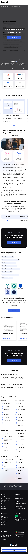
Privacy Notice (18, 500)
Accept (14, 550)
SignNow (3, 522)
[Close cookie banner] (25, 548)
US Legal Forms (4, 521)
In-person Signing (7, 443)
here (8, 487)
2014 (8, 220)
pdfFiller (3, 519)
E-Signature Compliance (20, 503)
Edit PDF (19, 403)
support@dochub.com (5, 533)
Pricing (2, 503)
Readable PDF (21, 467)
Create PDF (20, 406)
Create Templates (21, 447)
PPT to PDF (6, 414)
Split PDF (20, 414)
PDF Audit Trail (21, 459)
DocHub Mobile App (5, 517)
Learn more (14, 311)
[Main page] (4, 2)
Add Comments (21, 433)
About (16, 496)
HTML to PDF (7, 420)
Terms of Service (19, 498)
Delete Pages (21, 425)
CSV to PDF (6, 417)
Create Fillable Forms (21, 450)
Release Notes (18, 506)
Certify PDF (20, 462)
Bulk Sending (6, 450)
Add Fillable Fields (21, 409)
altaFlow (3, 524)
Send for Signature (8, 436)
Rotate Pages (21, 420)
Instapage (3, 526)
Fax (18, 441)
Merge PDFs (20, 417)
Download (20, 476)
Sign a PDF (6, 433)
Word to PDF (7, 403)
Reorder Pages (21, 423)
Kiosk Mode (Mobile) (6, 446)
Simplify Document (8, 462)
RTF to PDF (6, 423)
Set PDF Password (22, 465)
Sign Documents (5, 500)
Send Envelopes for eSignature (8, 439)
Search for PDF (21, 470)
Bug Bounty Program (20, 508)
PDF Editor (3, 496)
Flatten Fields (20, 412)
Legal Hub (17, 501)
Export (19, 473)
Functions (3, 508)
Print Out (20, 478)
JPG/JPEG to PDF (7, 412)
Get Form (14, 37)
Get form (14, 242)
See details (13, 61)
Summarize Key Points (7, 465)
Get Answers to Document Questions (7, 470)
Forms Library (4, 505)
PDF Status (20, 444)
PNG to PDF (6, 409)
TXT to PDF (6, 406)
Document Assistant (8, 459)
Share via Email (21, 439)
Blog (2, 516)
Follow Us (4, 539)
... (19, 548)
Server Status (4, 501)
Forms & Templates (5, 498)
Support (17, 505)
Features (3, 506)
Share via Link (21, 436)
